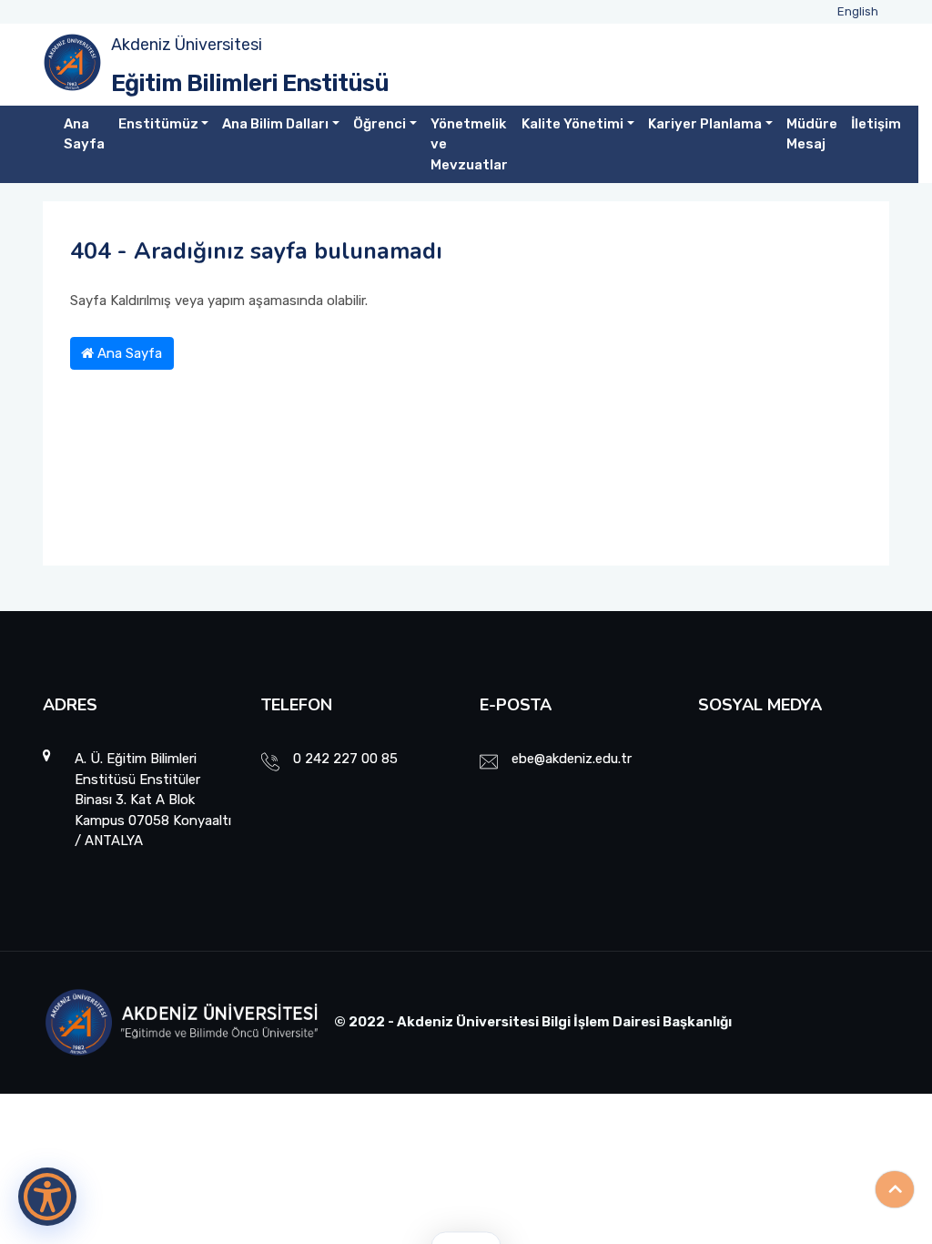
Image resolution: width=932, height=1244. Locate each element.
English (857, 11)
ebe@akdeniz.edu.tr (572, 758)
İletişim (876, 124)
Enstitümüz (158, 124)
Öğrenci (379, 124)
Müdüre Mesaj (811, 134)
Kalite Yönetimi (572, 124)
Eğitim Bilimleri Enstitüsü (250, 83)
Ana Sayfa (84, 134)
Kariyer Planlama (705, 124)
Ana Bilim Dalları (275, 124)
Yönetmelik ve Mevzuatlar (469, 144)
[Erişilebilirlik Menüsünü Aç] (47, 1197)
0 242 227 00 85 (345, 758)
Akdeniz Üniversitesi (186, 45)
